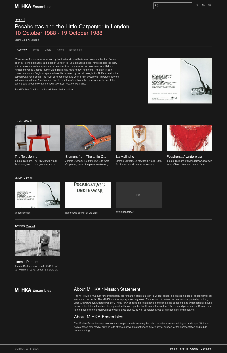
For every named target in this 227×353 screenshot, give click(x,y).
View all (27, 121)
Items (36, 49)
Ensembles (75, 49)
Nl (197, 5)
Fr (209, 5)
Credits (194, 348)
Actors (60, 49)
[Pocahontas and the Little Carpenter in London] (180, 81)
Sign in (184, 348)
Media (47, 49)
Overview (22, 49)
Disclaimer (206, 348)
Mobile (174, 348)
